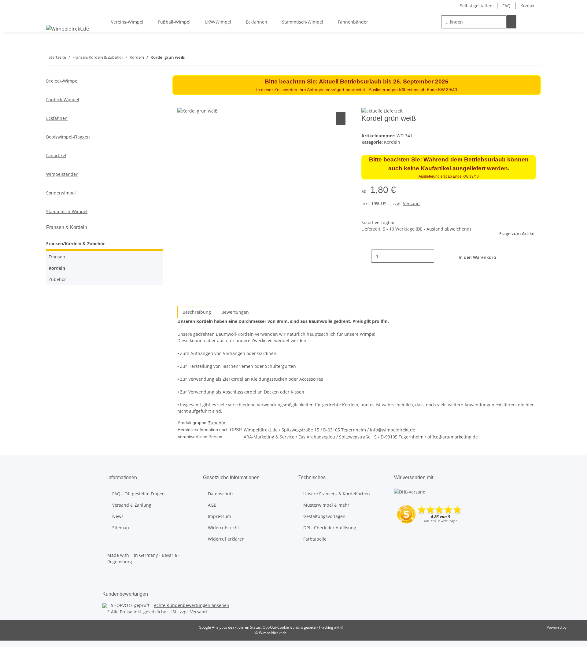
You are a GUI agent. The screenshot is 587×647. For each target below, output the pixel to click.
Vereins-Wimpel (127, 22)
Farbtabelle (315, 539)
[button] (526, 21)
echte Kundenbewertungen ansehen (191, 605)
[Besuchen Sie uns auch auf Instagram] (112, 582)
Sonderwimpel (61, 193)
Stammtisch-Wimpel (302, 22)
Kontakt (528, 6)
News (118, 516)
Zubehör (217, 423)
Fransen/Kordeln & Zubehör (75, 243)
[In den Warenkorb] (182, 103)
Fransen (57, 257)
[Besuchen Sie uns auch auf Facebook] (112, 575)
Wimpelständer (62, 174)
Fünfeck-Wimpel (62, 99)
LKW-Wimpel (218, 22)
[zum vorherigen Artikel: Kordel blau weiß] (200, 58)
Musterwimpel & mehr (326, 505)
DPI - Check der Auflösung (329, 528)
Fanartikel (56, 155)
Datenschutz (221, 494)
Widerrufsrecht (223, 528)
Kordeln (392, 142)
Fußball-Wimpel (174, 22)
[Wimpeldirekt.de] (67, 28)
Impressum (219, 516)
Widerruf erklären (226, 539)
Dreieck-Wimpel (62, 81)
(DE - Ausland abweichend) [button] (443, 229)
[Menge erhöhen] (439, 256)
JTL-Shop (574, 627)
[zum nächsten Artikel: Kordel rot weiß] (189, 58)
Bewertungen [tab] (235, 312)
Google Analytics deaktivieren (224, 627)
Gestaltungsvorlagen (324, 516)
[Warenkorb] (536, 21)
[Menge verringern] (366, 256)
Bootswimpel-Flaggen (68, 137)
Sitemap (120, 528)
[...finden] (511, 21)
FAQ (506, 6)
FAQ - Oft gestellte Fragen (138, 494)
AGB (212, 505)
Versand (411, 203)
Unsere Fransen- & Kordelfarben (336, 494)
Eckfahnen (256, 22)
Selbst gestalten (476, 6)
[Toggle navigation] (53, 16)
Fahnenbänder (353, 22)
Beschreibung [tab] (197, 312)
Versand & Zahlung (131, 505)
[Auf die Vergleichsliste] (340, 118)
